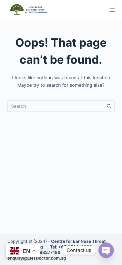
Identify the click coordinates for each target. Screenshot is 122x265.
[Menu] (112, 10)
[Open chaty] (106, 250)
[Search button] (109, 106)
